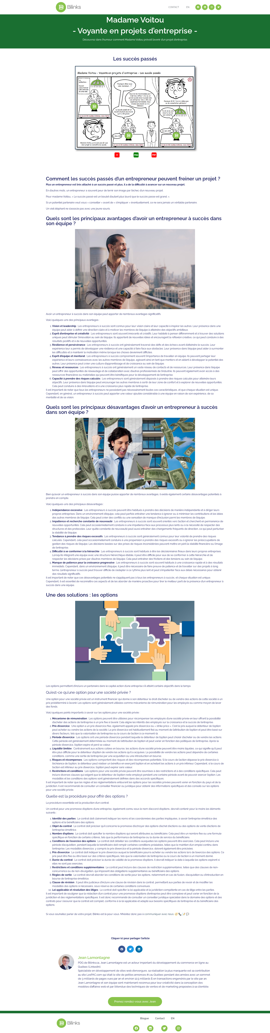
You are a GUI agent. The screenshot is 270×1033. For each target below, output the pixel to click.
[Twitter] (218, 7)
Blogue (144, 1018)
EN (187, 7)
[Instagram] (211, 7)
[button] (121, 949)
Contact (173, 7)
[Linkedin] (205, 7)
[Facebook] (198, 7)
